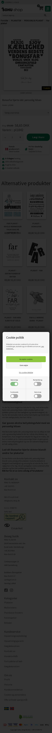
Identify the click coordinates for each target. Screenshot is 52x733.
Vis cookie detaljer (26, 372)
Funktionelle (14, 392)
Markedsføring (37, 380)
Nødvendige (14, 380)
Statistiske (37, 392)
